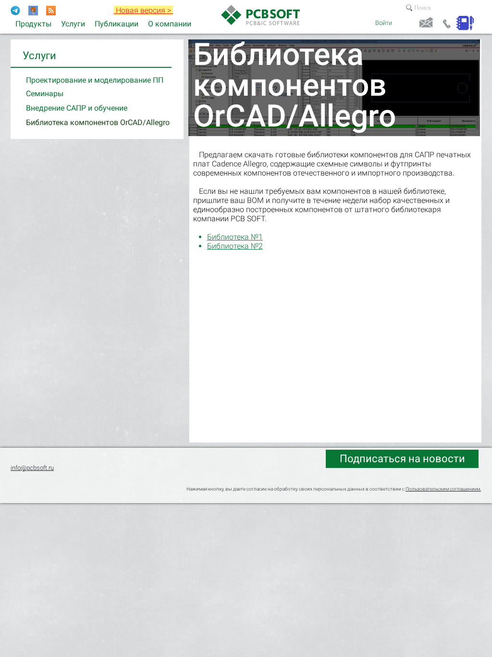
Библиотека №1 (235, 236)
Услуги (39, 56)
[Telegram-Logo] (15, 10)
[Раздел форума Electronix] (33, 10)
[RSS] (51, 10)
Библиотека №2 (235, 246)
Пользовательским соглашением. (443, 489)
